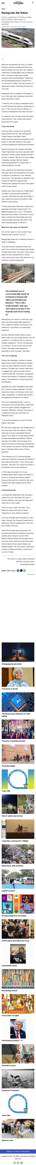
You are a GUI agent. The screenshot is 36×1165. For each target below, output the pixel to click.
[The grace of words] (18, 677)
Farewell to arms (9, 1065)
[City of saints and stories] (18, 804)
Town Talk (6, 791)
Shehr (4, 9)
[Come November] (18, 754)
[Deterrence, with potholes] (18, 854)
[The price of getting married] (18, 729)
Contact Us (10, 1151)
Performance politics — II (12, 1040)
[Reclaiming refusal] (18, 979)
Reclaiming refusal (9, 991)
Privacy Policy (25, 1151)
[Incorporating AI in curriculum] (18, 904)
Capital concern (8, 891)
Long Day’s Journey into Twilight (15, 841)
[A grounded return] (18, 954)
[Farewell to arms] (18, 1053)
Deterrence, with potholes (12, 866)
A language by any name (12, 664)
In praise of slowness (10, 1090)
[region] (18, 591)
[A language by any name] (18, 652)
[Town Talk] (18, 779)
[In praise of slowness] (18, 1078)
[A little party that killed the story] (18, 929)
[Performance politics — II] (18, 1029)
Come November (8, 766)
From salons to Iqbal (10, 1016)
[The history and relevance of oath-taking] (18, 702)
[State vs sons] (18, 1128)
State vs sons (7, 1140)
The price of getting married (13, 741)
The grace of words (10, 689)
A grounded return (9, 966)
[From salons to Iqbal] (18, 1004)
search (33, 3)
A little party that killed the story (15, 941)
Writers (17, 1151)
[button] (18, 570)
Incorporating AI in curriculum (14, 916)
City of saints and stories (12, 816)
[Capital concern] (18, 879)
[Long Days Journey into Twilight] (18, 829)
